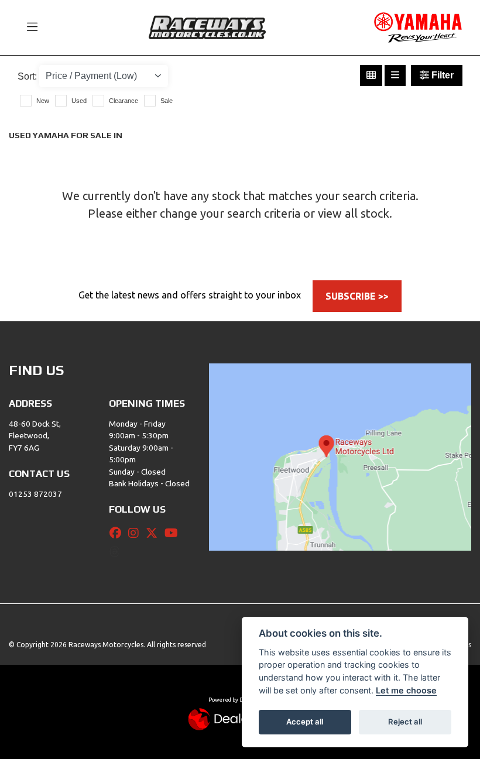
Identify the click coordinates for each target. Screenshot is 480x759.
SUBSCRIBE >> (357, 296)
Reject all (405, 721)
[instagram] (136, 533)
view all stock (353, 213)
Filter (441, 75)
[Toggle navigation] (26, 27)
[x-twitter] (154, 533)
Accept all (304, 721)
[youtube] (174, 533)
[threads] (117, 551)
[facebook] (118, 533)
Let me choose (406, 690)
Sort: (27, 76)
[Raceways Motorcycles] (207, 26)
